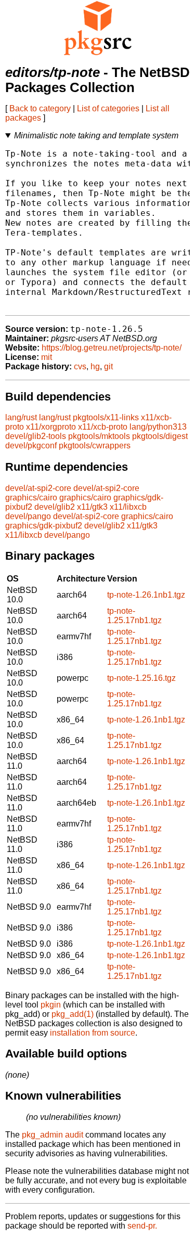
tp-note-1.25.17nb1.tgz (134, 615)
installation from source (92, 1032)
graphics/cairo (31, 497)
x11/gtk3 (92, 506)
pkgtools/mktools (99, 436)
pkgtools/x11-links (106, 417)
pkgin (51, 1004)
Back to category (40, 108)
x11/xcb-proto (102, 426)
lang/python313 (158, 426)
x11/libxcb (128, 506)
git (108, 366)
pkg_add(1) (72, 1014)
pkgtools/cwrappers (95, 445)
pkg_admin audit (52, 1134)
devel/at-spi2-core (38, 488)
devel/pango (28, 516)
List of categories (108, 108)
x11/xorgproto (51, 426)
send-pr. (142, 1225)
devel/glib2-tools (35, 436)
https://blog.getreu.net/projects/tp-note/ (111, 347)
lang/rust (21, 417)
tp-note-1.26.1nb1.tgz (146, 594)
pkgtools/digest (160, 436)
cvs (80, 366)
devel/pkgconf (31, 445)
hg (95, 366)
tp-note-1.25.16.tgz (141, 678)
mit (46, 357)
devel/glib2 (54, 506)
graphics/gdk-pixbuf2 (43, 525)
